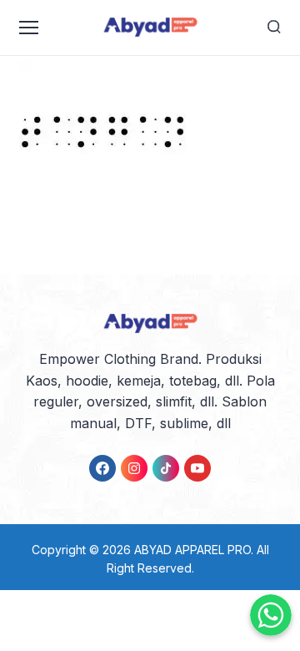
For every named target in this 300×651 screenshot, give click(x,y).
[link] (102, 468)
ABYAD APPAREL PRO (192, 549)
